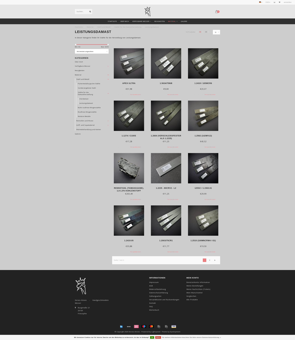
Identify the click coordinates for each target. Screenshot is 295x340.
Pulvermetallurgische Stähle (89, 84)
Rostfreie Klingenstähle (87, 112)
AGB (151, 286)
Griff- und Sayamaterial (85, 125)
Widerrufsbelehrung (157, 289)
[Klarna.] (136, 326)
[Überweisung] (129, 326)
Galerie (184, 21)
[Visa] (174, 326)
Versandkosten (135, 94)
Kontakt (152, 303)
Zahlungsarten (155, 296)
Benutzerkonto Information (198, 282)
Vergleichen (191, 296)
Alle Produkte (192, 299)
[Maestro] (144, 326)
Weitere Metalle (84, 116)
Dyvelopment (175, 332)
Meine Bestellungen (194, 286)
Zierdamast (83, 99)
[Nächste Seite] (215, 260)
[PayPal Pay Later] (166, 326)
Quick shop (130, 82)
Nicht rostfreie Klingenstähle (89, 108)
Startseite (112, 21)
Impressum (154, 282)
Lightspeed (155, 332)
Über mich (124, 21)
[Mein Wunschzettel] (279, 2)
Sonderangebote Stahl (87, 88)
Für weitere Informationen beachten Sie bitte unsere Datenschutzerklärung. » (191, 337)
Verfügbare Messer (140, 21)
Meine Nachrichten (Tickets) (198, 289)
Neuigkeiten (159, 21)
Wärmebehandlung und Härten (88, 130)
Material (172, 21)
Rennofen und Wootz (84, 121)
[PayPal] (159, 326)
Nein (158, 337)
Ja (152, 337)
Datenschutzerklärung (158, 293)
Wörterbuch (154, 310)
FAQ (151, 306)
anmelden (288, 2)
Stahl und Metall (82, 79)
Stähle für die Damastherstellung (85, 93)
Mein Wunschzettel (194, 293)
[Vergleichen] (274, 2)
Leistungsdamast (86, 103)
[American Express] (121, 326)
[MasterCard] (151, 326)
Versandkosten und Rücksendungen (164, 299)
